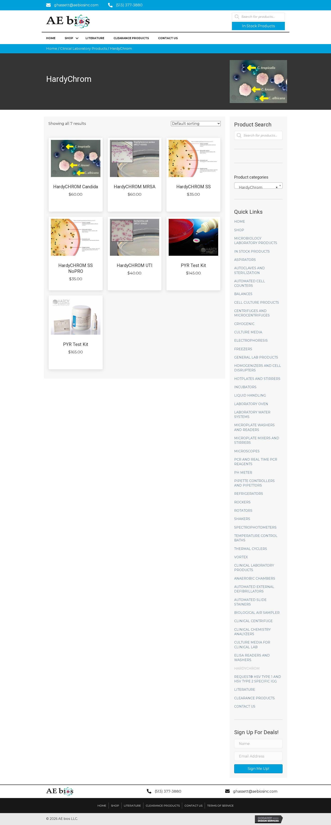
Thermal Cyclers (250, 549)
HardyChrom (247, 668)
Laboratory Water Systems (252, 414)
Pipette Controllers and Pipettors (254, 483)
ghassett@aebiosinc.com (76, 5)
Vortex (241, 557)
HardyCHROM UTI (134, 265)
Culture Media (248, 332)
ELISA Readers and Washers (252, 657)
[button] (258, 26)
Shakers (242, 519)
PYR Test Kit (193, 265)
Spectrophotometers (255, 527)
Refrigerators (248, 494)
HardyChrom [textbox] (257, 187)
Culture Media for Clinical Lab (252, 644)
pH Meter (243, 473)
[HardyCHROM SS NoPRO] (75, 237)
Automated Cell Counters (249, 283)
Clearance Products (131, 38)
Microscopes (247, 451)
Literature (95, 38)
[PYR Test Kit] (193, 237)
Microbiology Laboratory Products (255, 240)
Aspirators (245, 260)
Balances (243, 294)
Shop (69, 38)
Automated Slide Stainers (250, 602)
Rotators (243, 511)
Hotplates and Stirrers (257, 379)
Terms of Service (220, 805)
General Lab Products (256, 357)
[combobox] (258, 185)
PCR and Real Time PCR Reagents (255, 461)
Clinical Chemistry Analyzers (252, 632)
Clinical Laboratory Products (83, 49)
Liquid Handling (250, 395)
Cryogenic (244, 324)
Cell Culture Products (256, 302)
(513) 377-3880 (129, 5)
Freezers (243, 349)
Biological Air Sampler (257, 613)
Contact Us (168, 38)
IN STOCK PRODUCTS (252, 251)
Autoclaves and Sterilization (249, 270)
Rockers (242, 502)
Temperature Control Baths (255, 538)
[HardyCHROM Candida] (75, 158)
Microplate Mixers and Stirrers (256, 440)
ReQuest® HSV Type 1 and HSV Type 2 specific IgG (257, 679)
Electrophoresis (251, 341)
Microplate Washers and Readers (254, 427)
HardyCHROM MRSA (134, 186)
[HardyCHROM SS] (193, 158)
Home (50, 38)
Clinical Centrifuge (253, 621)
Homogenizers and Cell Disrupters (257, 368)
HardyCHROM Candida (75, 186)
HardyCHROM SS (193, 186)
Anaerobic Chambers (254, 578)
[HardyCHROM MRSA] (134, 158)
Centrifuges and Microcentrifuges (252, 313)
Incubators (245, 387)
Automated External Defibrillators (254, 589)
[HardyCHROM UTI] (134, 237)
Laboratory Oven (251, 404)
